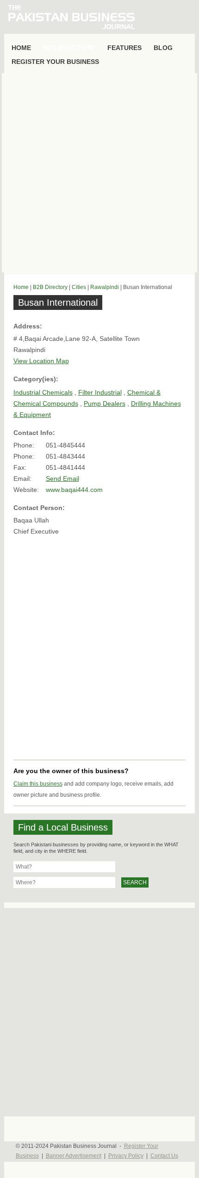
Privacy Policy (125, 1156)
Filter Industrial (100, 392)
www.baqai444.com (74, 489)
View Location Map (41, 361)
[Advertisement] (99, 172)
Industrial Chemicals (43, 392)
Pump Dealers (104, 403)
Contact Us (164, 1156)
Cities (79, 287)
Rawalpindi (104, 287)
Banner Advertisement (73, 1156)
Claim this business (37, 784)
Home (21, 287)
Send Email (62, 478)
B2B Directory (50, 287)
